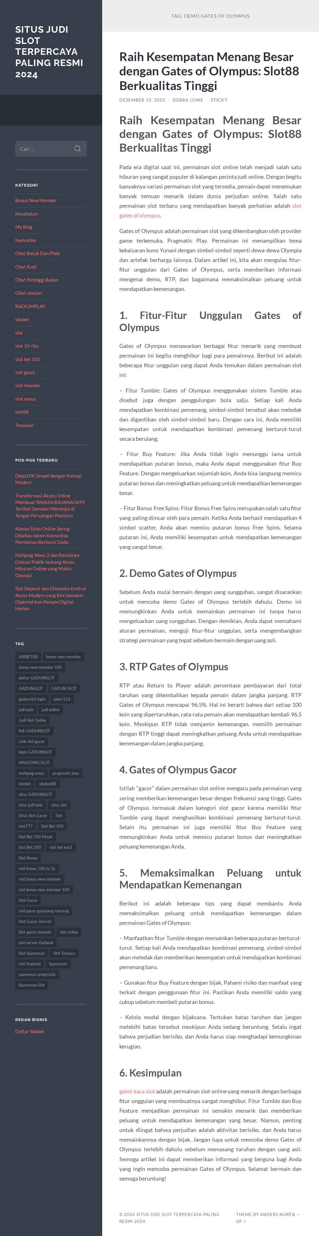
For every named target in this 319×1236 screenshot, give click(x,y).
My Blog (23, 227)
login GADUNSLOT (35, 751)
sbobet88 (47, 783)
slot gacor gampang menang (44, 910)
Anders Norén (277, 1214)
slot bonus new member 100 (44, 889)
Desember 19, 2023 (142, 99)
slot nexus (25, 399)
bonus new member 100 (40, 667)
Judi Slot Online (32, 720)
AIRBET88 (28, 656)
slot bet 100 (27, 359)
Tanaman (24, 425)
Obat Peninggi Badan (37, 280)
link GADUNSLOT (34, 730)
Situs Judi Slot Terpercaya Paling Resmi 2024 (49, 51)
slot (19, 332)
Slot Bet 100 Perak (36, 836)
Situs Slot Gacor (33, 815)
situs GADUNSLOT (35, 794)
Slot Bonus (28, 857)
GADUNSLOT (31, 688)
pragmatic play (66, 773)
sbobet (22, 319)
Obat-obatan (28, 293)
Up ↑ (241, 1221)
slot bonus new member (40, 879)
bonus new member (63, 656)
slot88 (22, 412)
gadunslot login (32, 698)
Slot (58, 815)
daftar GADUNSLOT (37, 677)
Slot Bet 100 (52, 826)
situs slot (59, 804)
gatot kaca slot (137, 1091)
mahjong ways (31, 773)
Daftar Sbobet (29, 1031)
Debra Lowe (188, 99)
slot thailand (29, 963)
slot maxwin (27, 385)
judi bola (26, 709)
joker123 (62, 698)
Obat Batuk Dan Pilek (37, 253)
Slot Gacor (28, 900)
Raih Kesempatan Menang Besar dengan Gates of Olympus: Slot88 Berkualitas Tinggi (209, 71)
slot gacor (25, 372)
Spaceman (58, 963)
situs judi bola (31, 804)
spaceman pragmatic (37, 974)
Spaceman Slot (32, 984)
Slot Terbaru (64, 953)
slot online (69, 931)
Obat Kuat (26, 266)
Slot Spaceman (32, 953)
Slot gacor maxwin (35, 931)
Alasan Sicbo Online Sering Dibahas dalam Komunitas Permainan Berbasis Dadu (42, 535)
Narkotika (25, 240)
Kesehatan (26, 213)
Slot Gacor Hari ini (35, 921)
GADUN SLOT (64, 688)
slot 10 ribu (27, 346)
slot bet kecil (61, 847)
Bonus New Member (36, 200)
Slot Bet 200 (30, 847)
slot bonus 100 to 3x (37, 868)
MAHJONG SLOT (34, 762)
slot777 (26, 826)
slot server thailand (36, 942)
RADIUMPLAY (30, 306)
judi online (51, 709)
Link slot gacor (32, 741)
